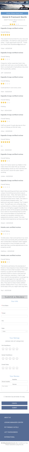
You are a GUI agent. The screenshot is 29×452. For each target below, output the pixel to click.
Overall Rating (5, 32)
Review (15, 384)
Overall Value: (5, 364)
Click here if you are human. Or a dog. (15, 396)
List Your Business (11, 432)
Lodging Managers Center (13, 422)
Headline (14, 379)
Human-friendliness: (7, 355)
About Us (7, 417)
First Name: (5, 305)
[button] (14, 331)
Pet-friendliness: (6, 345)
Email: (3, 313)
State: (3, 328)
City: (3, 320)
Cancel (14, 403)
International (9, 437)
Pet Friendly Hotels (11, 427)
